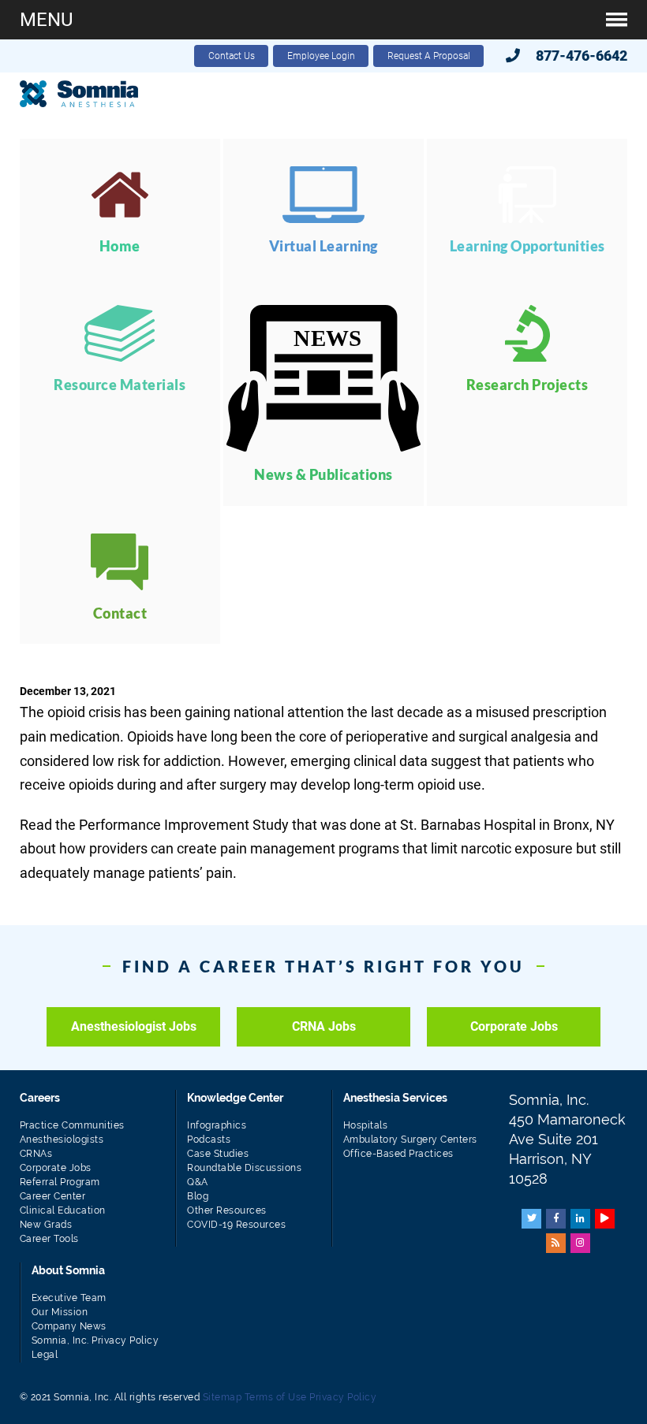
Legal (45, 1354)
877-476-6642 (581, 55)
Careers (40, 1097)
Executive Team (69, 1297)
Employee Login (321, 55)
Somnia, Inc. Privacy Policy (95, 1340)
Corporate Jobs (514, 1026)
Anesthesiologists (62, 1139)
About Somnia (68, 1270)
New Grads (46, 1224)
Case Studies (218, 1153)
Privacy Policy (342, 1397)
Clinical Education (63, 1210)
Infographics (216, 1125)
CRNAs (36, 1153)
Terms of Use (276, 1397)
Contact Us (231, 55)
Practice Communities (72, 1125)
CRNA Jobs (324, 1026)
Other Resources (227, 1210)
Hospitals (365, 1125)
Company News (69, 1326)
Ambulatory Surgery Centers (410, 1139)
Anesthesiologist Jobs (133, 1026)
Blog (197, 1196)
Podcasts (208, 1139)
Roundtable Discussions (244, 1167)
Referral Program (60, 1182)
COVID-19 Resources (236, 1224)
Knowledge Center (235, 1097)
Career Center (53, 1196)
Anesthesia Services (395, 1097)
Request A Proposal (428, 55)
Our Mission (60, 1312)
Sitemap (222, 1397)
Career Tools (49, 1238)
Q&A (197, 1182)
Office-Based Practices (398, 1153)
